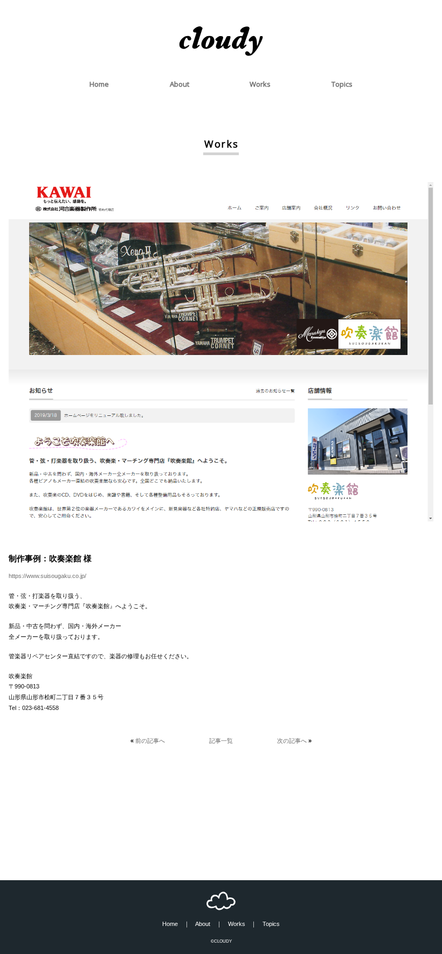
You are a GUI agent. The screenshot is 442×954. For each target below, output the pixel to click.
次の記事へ (292, 740)
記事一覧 (221, 740)
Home (99, 84)
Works (260, 84)
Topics (342, 84)
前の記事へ (150, 740)
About (179, 84)
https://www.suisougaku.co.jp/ (47, 576)
